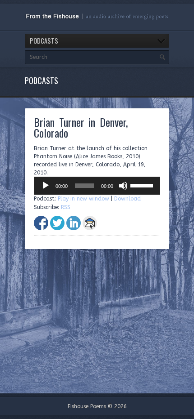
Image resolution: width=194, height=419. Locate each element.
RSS (65, 207)
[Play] (45, 185)
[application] (97, 186)
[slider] (143, 185)
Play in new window (83, 199)
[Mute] (123, 185)
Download (127, 199)
